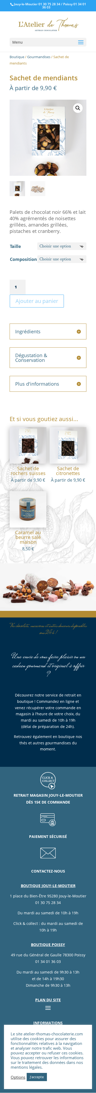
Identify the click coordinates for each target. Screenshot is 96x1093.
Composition (23, 259)
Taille (15, 246)
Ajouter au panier (36, 301)
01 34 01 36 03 (48, 961)
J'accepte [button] (37, 1076)
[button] (78, 108)
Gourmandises (38, 56)
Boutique (17, 56)
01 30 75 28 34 (49, 4)
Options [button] (18, 1077)
